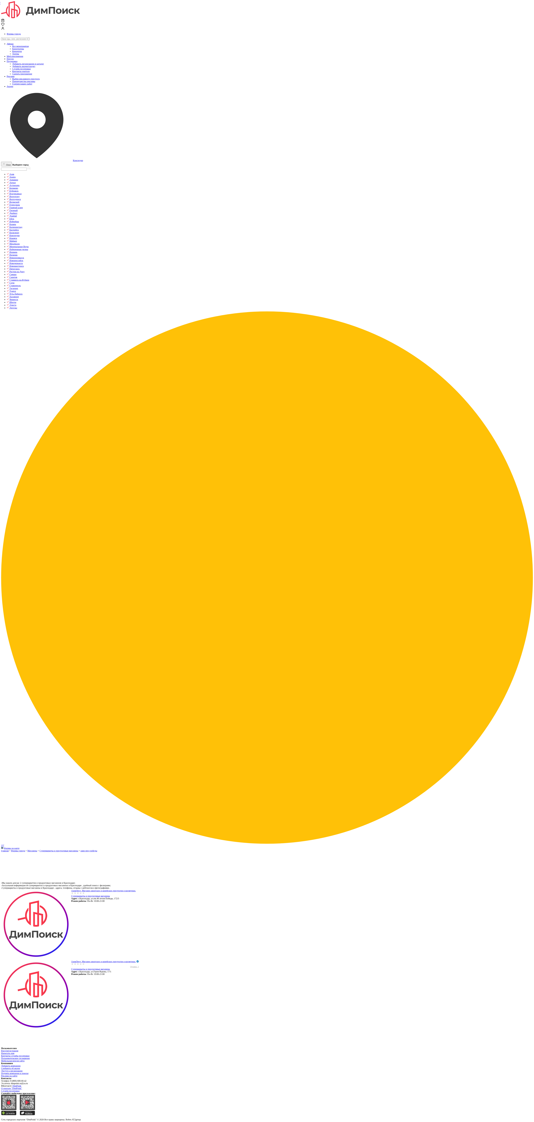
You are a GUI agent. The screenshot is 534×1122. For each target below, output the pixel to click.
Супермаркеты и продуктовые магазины (90, 896)
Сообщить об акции (10, 1068)
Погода (10, 59)
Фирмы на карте (11, 848)
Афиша (10, 44)
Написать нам (7, 1053)
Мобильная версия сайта (12, 1061)
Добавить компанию (11, 1066)
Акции (10, 86)
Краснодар (78, 160)
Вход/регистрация (9, 1051)
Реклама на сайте (9, 1076)
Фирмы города (14, 34)
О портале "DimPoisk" (11, 1088)
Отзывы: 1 (134, 967)
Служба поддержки (10, 1091)
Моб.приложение (15, 56)
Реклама (10, 76)
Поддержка (12, 61)
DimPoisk (17, 1086)
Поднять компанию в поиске (15, 1073)
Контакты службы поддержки (15, 1056)
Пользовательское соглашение (15, 1058)
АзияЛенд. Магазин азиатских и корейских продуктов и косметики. (103, 891)
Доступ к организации (12, 1071)
